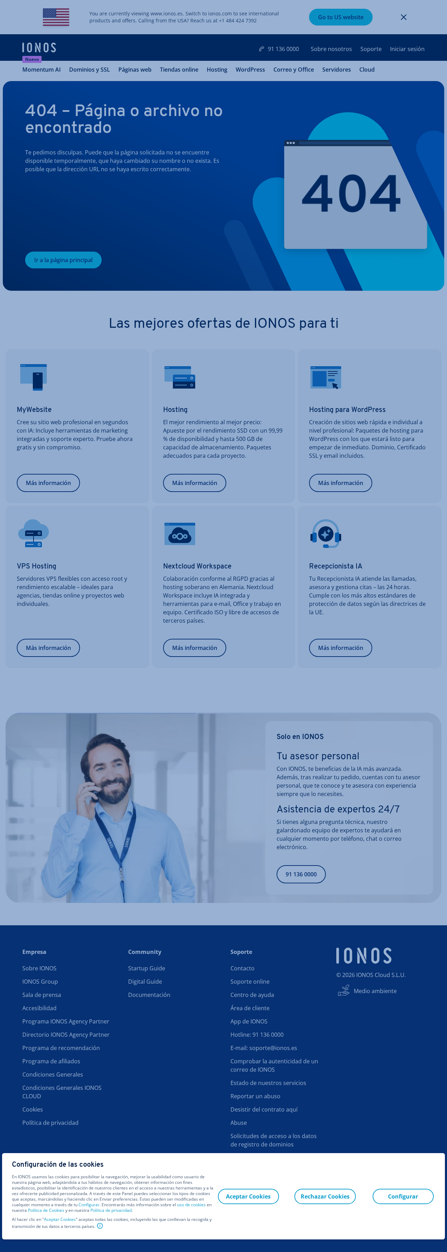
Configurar (89, 1205)
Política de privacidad (111, 1210)
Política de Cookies (46, 1210)
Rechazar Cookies (325, 1196)
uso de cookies (191, 1205)
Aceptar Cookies (60, 1219)
